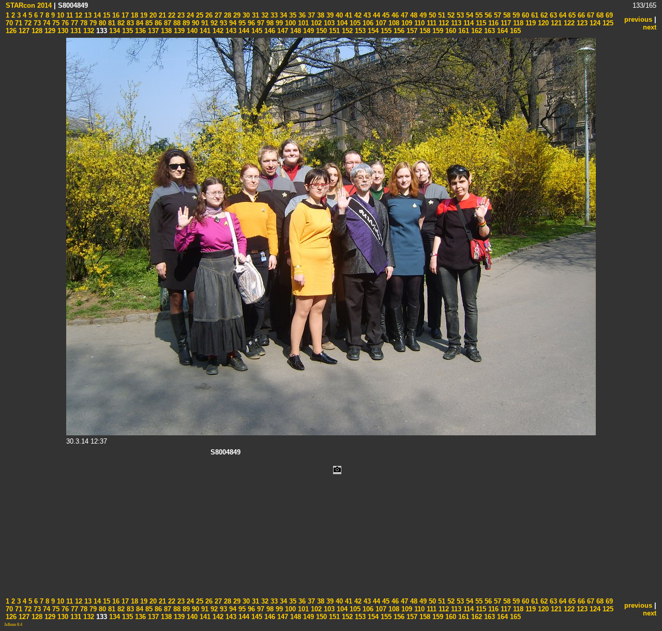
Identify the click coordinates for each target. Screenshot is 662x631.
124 (594, 23)
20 (152, 15)
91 (203, 23)
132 (87, 31)
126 (11, 31)
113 (455, 23)
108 (392, 23)
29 (235, 15)
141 (204, 31)
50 (431, 15)
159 (436, 31)
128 (35, 31)
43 (366, 15)
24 (189, 15)
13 (87, 15)
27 (217, 15)
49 (422, 15)
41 (347, 15)
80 (101, 23)
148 (294, 31)
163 (488, 31)
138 (165, 31)
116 (492, 23)
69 (608, 15)
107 (379, 23)
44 (375, 15)
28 (226, 15)
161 (462, 31)
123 (581, 23)
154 (372, 31)
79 (92, 23)
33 (273, 15)
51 (440, 15)
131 (74, 31)
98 (269, 23)
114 (467, 23)
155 (385, 31)
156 (398, 31)
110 (418, 23)
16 (114, 15)
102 (315, 23)
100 (289, 23)
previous (638, 19)
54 (468, 15)
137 (152, 31)
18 (133, 15)
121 (555, 23)
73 (36, 23)
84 (138, 23)
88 (175, 23)
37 (310, 15)
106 (366, 23)
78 (82, 23)
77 (73, 23)
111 (431, 23)
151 (333, 31)
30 (245, 15)
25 (198, 15)
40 (338, 15)
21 (161, 15)
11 (68, 15)
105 (354, 23)
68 (599, 15)
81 (110, 23)
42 (357, 15)
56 (487, 15)
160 (449, 31)
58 (505, 15)
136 (139, 31)
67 (589, 15)
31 (254, 15)
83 (129, 23)
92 (213, 23)
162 (475, 31)
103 (328, 23)
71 (17, 23)
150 (320, 31)
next (649, 27)
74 (45, 23)
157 (410, 31)
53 (459, 15)
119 (529, 23)
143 (229, 31)
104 (341, 23)
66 (580, 15)
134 (113, 31)
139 (178, 31)
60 (524, 15)
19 (142, 15)
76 (64, 23)
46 (394, 15)
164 (501, 31)
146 (268, 31)
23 (180, 15)
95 (241, 23)
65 (571, 15)
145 (255, 31)
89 (185, 23)
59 (515, 15)
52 (450, 15)
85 (148, 23)
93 (222, 23)
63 (552, 15)
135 (126, 31)
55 (478, 15)
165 (514, 31)
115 (480, 23)
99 (278, 23)
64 (561, 15)
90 (194, 23)
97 (259, 23)
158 (423, 31)
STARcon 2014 (29, 5)
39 (329, 15)
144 (242, 31)
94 (231, 23)
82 (120, 23)
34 (282, 15)
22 (170, 15)
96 (250, 23)
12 (77, 15)
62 (543, 15)
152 (346, 31)
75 (54, 23)
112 (443, 23)
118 (517, 23)
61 (533, 15)
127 (23, 31)
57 (496, 15)
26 (208, 15)
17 (124, 15)
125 (606, 23)
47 (403, 15)
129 (48, 31)
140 (191, 31)
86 (157, 23)
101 (302, 23)
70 (9, 23)
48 (412, 15)
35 (291, 15)
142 (216, 31)
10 (59, 15)
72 (27, 23)
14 (96, 15)
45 (384, 15)
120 (542, 23)
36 (301, 15)
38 (319, 15)
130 (61, 31)
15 (105, 15)
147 (281, 31)
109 (405, 23)
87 (166, 23)
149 (307, 31)
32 (263, 15)
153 (359, 31)
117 (505, 23)
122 (568, 23)
